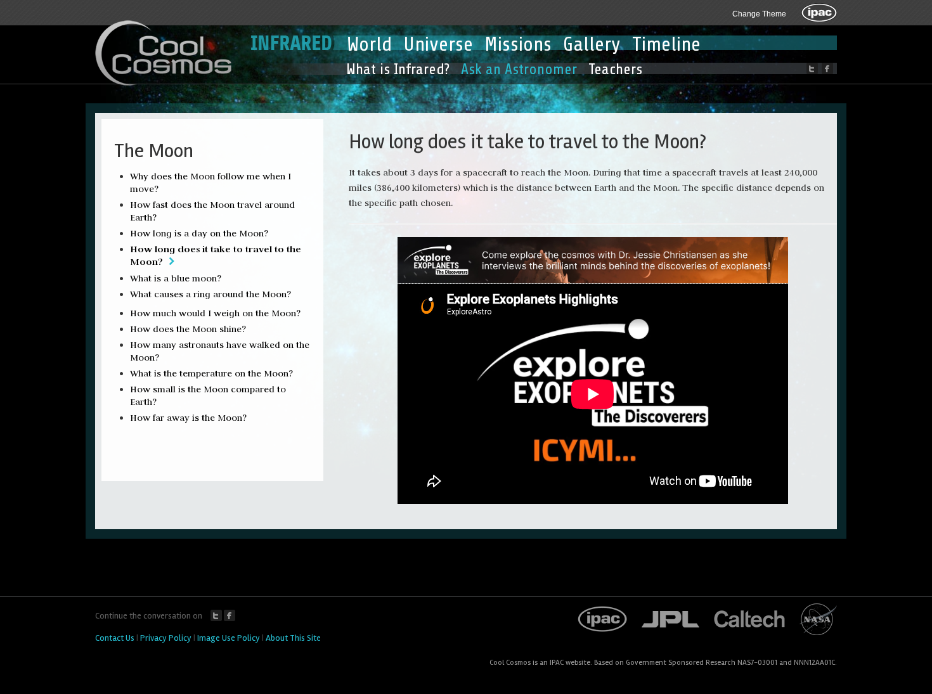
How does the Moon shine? (188, 329)
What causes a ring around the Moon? (210, 294)
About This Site (293, 638)
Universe (438, 44)
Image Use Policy (228, 638)
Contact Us (114, 638)
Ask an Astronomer (519, 69)
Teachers (615, 69)
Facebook (229, 615)
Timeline (666, 44)
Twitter (216, 615)
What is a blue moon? (175, 278)
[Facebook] (827, 68)
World (369, 44)
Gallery (592, 44)
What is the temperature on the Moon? (211, 373)
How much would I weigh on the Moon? (215, 313)
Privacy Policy (165, 638)
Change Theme (759, 14)
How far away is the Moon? (188, 417)
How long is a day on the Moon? (199, 233)
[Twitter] (812, 68)
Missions (518, 44)
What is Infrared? (398, 69)
